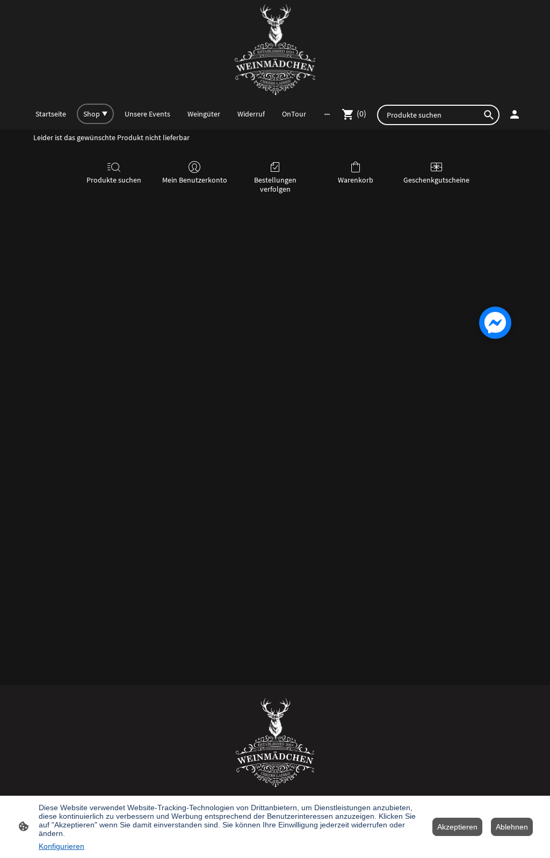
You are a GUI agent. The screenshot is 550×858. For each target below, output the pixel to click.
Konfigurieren (61, 846)
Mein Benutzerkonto (194, 180)
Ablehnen (512, 827)
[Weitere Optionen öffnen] (327, 113)
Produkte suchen (113, 180)
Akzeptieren (457, 827)
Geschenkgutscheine (436, 180)
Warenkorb (355, 180)
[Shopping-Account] (514, 114)
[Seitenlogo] (275, 49)
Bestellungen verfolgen (275, 184)
